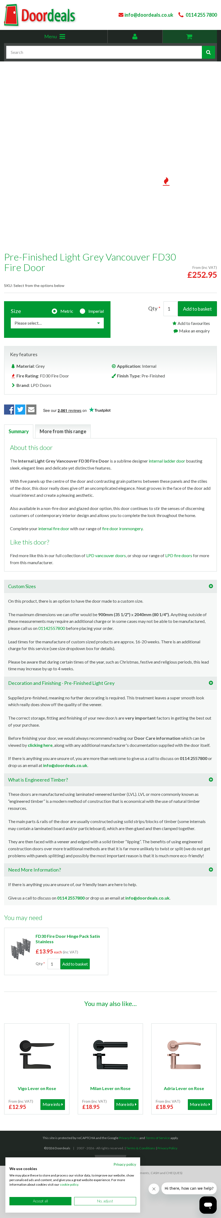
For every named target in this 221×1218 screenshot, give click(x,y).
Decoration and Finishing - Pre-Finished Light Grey (61, 683)
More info (51, 1104)
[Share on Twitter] (20, 409)
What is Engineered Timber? (38, 780)
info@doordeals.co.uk (65, 765)
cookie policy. (69, 1184)
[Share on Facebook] (9, 409)
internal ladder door (167, 460)
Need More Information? (34, 870)
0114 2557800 (71, 897)
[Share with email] (31, 409)
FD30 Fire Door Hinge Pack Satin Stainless (68, 939)
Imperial (96, 311)
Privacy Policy (129, 1138)
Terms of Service (158, 1138)
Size (16, 311)
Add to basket (197, 309)
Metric (66, 311)
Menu (63, 38)
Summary (19, 431)
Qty (152, 308)
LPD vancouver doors (106, 555)
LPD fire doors (178, 555)
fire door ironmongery (122, 528)
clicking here (40, 745)
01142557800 (51, 628)
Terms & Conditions (140, 1148)
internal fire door (53, 528)
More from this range (63, 431)
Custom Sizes (22, 586)
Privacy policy (124, 1164)
